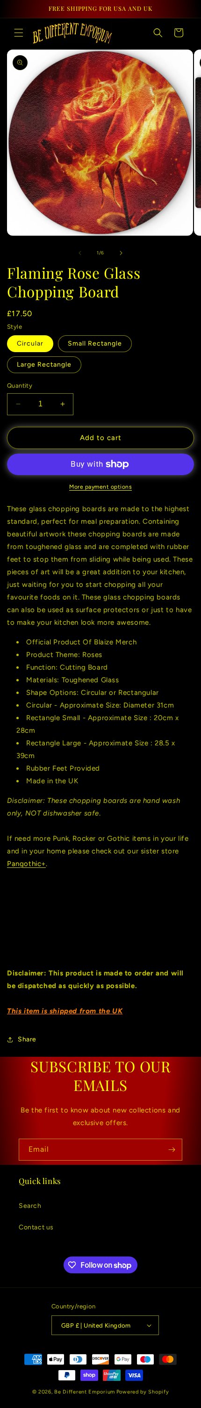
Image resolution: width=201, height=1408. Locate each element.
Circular (30, 343)
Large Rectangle (44, 364)
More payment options (100, 487)
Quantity (19, 385)
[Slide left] (80, 253)
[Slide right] (121, 253)
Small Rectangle (95, 343)
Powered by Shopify (142, 1392)
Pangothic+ (26, 863)
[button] (18, 32)
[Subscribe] (171, 1150)
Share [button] (27, 1039)
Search (30, 1206)
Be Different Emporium (84, 1392)
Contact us (36, 1227)
